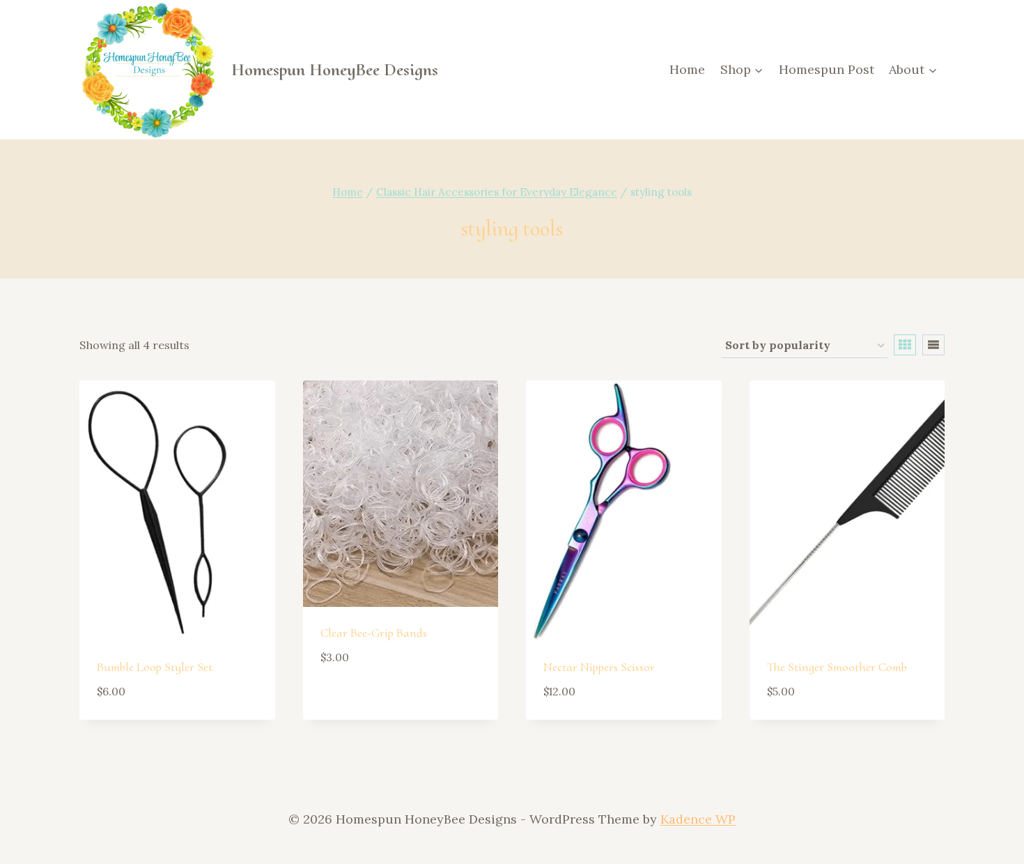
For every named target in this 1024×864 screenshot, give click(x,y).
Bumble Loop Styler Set (154, 666)
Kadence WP (698, 819)
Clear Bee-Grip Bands (373, 632)
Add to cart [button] (361, 698)
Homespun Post (826, 69)
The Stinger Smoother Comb (837, 666)
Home (687, 69)
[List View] (933, 344)
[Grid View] (905, 344)
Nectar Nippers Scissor (599, 666)
